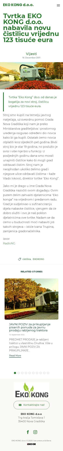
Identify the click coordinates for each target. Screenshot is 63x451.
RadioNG (9, 243)
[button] (15, 356)
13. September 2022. (17, 335)
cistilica (26, 259)
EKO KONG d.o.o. (18, 5)
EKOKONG (38, 259)
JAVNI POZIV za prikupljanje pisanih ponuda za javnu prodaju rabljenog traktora (29, 327)
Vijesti (31, 54)
